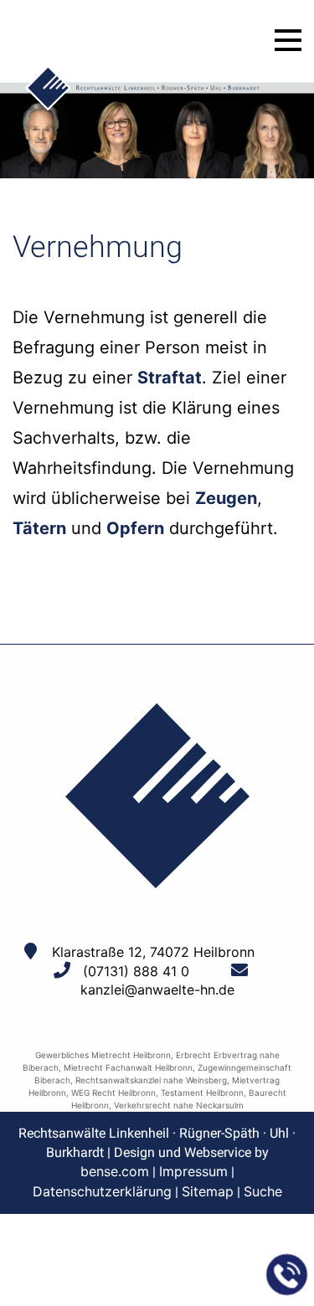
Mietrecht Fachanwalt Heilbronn (128, 1067)
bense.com (114, 1171)
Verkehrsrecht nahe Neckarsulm (179, 1105)
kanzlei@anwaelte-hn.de (157, 989)
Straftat (169, 378)
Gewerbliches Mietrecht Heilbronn (103, 1055)
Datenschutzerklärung (102, 1191)
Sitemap (208, 1191)
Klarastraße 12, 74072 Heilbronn (153, 952)
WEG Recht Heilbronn (113, 1092)
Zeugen (226, 498)
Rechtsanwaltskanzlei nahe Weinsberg (151, 1080)
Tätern (39, 528)
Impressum (193, 1171)
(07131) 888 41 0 (136, 971)
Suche (263, 1191)
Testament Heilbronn (202, 1092)
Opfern (135, 528)
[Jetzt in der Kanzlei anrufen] (287, 1275)
